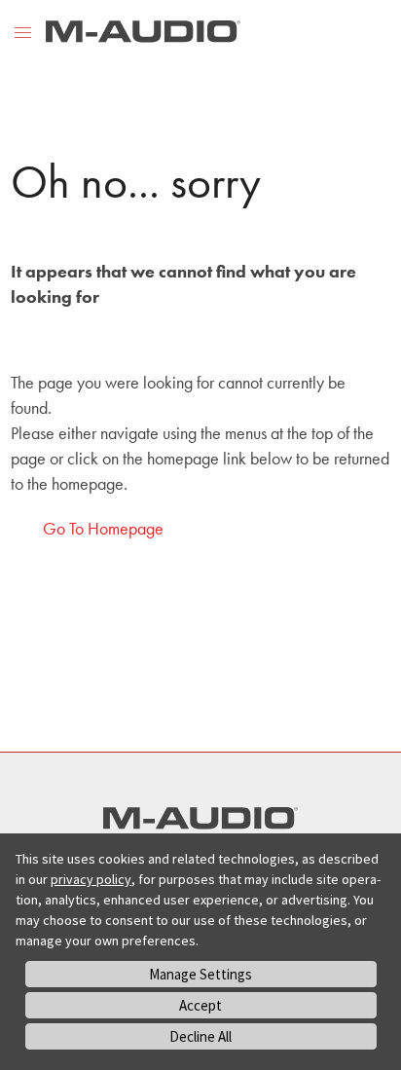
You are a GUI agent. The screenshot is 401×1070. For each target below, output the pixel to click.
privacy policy (91, 879)
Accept (200, 1005)
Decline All (200, 1036)
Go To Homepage (103, 528)
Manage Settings (200, 974)
